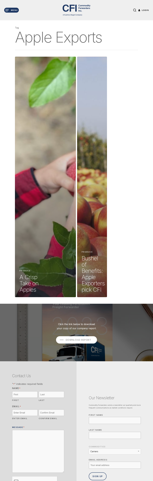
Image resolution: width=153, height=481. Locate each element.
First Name (96, 415)
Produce (24, 270)
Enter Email (19, 418)
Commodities (97, 446)
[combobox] (115, 451)
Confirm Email (48, 418)
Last (42, 400)
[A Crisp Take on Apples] (45, 177)
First (15, 400)
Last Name (95, 430)
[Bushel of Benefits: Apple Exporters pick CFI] (92, 177)
